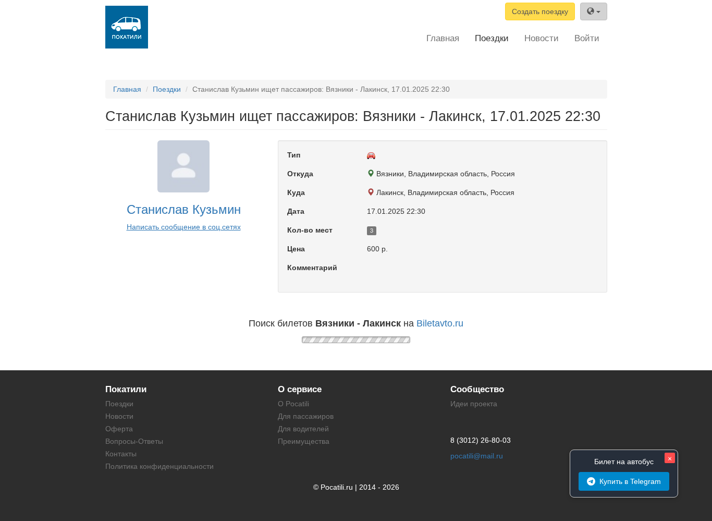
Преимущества (303, 441)
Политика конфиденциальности (159, 466)
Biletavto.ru (439, 323)
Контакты (121, 454)
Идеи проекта (473, 403)
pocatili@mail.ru (476, 456)
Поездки (492, 38)
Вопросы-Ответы (134, 441)
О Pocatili (293, 403)
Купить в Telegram (630, 481)
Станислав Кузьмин (184, 209)
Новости (541, 38)
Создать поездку (540, 11)
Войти (586, 38)
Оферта (119, 429)
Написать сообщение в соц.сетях (184, 227)
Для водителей (303, 429)
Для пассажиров (306, 416)
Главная (442, 38)
